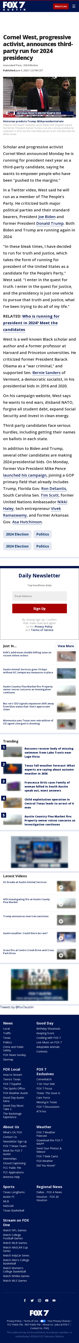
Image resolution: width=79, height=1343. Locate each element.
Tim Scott (50, 495)
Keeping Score (45, 1033)
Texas (7, 1038)
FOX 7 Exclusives (45, 1071)
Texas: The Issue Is (48, 1093)
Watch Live (61, 6)
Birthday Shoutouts (48, 1028)
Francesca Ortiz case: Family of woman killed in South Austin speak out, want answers (47, 786)
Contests (42, 1051)
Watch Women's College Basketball (14, 1269)
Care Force (43, 1097)
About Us (11, 1127)
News (8, 1023)
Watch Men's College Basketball (16, 1261)
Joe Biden (47, 216)
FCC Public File (12, 1168)
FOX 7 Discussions (47, 1107)
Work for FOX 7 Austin (12, 1152)
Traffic (7, 1033)
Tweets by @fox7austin (17, 1007)
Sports (8, 1186)
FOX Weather (44, 1161)
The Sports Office (14, 1088)
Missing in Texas (46, 1102)
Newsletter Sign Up (15, 1141)
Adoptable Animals (48, 1047)
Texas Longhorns (14, 1192)
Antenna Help (11, 1177)
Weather (43, 1127)
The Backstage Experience (12, 1115)
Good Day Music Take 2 (13, 1107)
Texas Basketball (13, 1210)
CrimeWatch (44, 1079)
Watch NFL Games (14, 1230)
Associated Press (12, 65)
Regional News (49, 1186)
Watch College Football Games (13, 1236)
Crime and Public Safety (13, 1048)
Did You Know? (45, 1165)
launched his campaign (25, 475)
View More (66, 646)
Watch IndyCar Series (16, 1255)
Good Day (44, 1023)
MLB (6, 1201)
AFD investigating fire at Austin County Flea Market (26, 900)
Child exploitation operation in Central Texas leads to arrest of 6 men (49, 803)
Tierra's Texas (12, 1079)
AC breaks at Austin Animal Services (25, 882)
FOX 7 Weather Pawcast (45, 1133)
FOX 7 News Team (14, 1146)
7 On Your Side (45, 1084)
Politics (42, 534)
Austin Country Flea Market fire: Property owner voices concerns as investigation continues (28, 689)
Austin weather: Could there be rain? (25, 933)
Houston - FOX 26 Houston (47, 1198)
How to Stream (12, 1074)
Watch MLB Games (15, 1243)
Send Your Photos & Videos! (49, 1150)
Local (6, 1028)
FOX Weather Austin (15, 1093)
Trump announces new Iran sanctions (26, 916)
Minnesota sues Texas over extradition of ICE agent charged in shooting (28, 722)
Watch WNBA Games (16, 1276)
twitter (32, 1300)
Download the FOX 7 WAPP (49, 1142)
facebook (25, 1300)
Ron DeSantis (53, 488)
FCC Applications (13, 1172)
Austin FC (9, 1197)
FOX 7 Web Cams (47, 1156)
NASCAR (8, 1206)
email (54, 1300)
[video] (66, 886)
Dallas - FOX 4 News (49, 1192)
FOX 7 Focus (44, 1088)
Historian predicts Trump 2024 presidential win (33, 121)
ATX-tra (41, 1111)
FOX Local (11, 1069)
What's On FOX (12, 1132)
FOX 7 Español (12, 1084)
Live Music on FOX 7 (49, 1042)
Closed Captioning (14, 1163)
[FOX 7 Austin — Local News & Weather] (14, 6)
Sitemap (8, 1059)
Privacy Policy (44, 626)
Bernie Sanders (46, 372)
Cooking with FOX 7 (48, 1038)
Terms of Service (42, 630)
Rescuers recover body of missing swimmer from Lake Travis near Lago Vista (49, 752)
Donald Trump (50, 223)
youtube (47, 1300)
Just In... (10, 646)
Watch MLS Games (15, 1280)
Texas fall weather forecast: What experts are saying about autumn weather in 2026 (50, 769)
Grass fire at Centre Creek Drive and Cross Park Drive (28, 951)
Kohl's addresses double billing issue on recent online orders (27, 654)
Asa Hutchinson (27, 521)
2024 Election (31, 65)
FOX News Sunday (14, 1055)
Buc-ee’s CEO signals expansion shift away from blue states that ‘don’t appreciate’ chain (28, 706)
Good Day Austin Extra (13, 1099)
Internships (10, 1158)
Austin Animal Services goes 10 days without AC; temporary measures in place (28, 671)
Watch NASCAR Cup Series (15, 1249)
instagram (39, 1300)
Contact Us (10, 1137)
